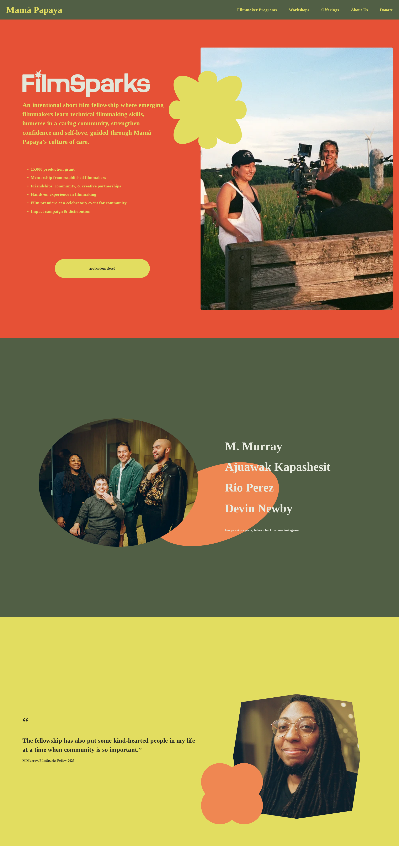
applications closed (102, 268)
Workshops (299, 9)
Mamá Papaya (34, 10)
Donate (386, 9)
